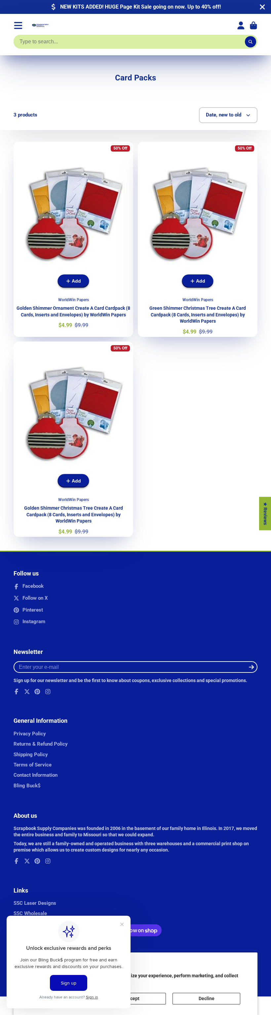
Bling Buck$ (27, 786)
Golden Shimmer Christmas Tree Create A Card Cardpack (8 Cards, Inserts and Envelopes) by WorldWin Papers (73, 439)
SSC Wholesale (30, 913)
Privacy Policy (30, 734)
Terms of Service (33, 765)
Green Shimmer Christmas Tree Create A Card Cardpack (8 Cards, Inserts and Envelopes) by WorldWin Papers (197, 239)
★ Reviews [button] (265, 513)
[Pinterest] (37, 692)
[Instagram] (48, 692)
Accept (132, 998)
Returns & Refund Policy (41, 744)
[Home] (40, 25)
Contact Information (36, 775)
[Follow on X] (27, 692)
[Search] (250, 41)
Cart (253, 25)
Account (241, 25)
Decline (206, 998)
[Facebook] (16, 692)
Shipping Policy (31, 755)
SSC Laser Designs (35, 903)
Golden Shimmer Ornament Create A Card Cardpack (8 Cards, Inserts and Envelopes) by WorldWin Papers (73, 239)
